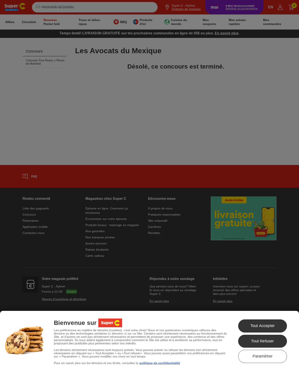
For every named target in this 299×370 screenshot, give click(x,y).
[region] (149, 340)
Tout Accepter (262, 326)
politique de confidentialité (159, 363)
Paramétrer (263, 356)
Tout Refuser (262, 341)
